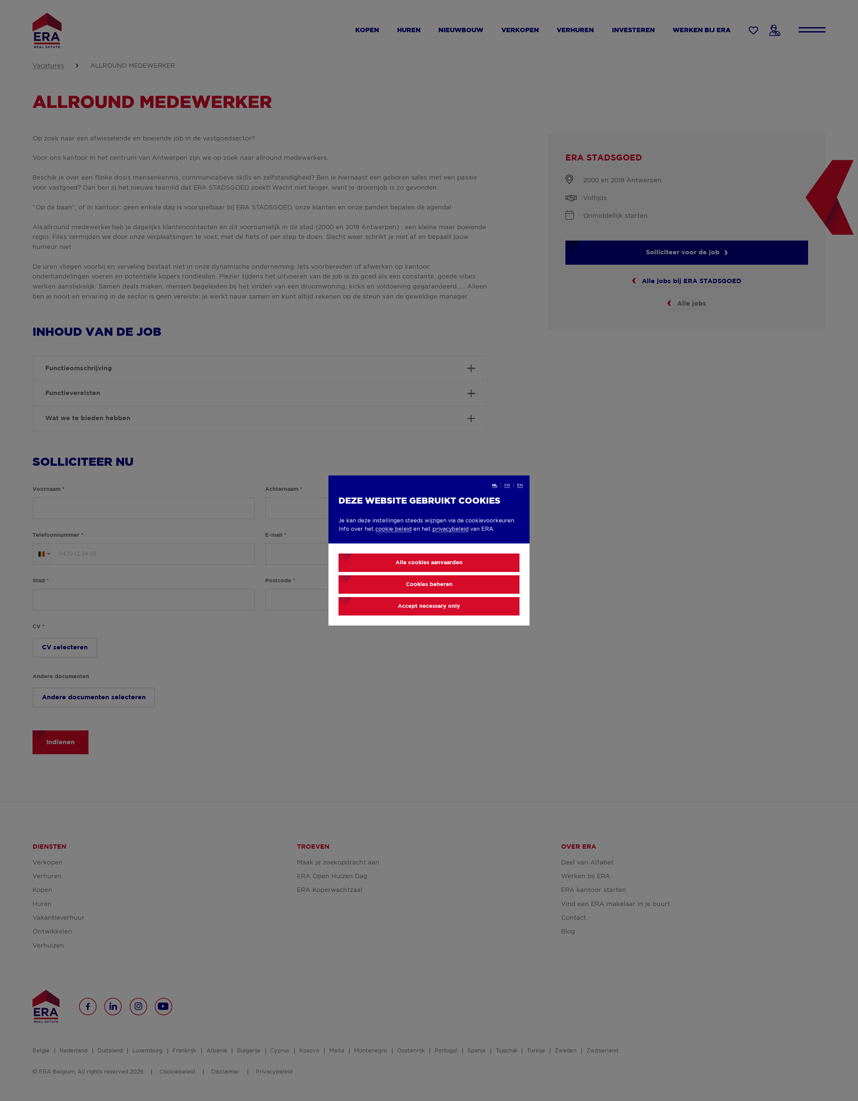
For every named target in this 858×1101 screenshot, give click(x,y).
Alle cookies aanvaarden (429, 562)
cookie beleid (393, 529)
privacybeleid (450, 529)
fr (507, 485)
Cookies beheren (429, 584)
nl (494, 485)
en (520, 485)
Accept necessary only (429, 606)
